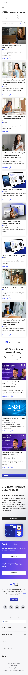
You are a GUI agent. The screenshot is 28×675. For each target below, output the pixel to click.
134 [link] (19, 342)
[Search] (20, 23)
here (24, 593)
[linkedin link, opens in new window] (23, 607)
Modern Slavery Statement (14, 668)
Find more (6, 475)
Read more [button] (5, 58)
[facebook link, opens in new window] (5, 607)
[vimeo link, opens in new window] (17, 607)
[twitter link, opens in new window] (11, 607)
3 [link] (12, 342)
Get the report (14, 518)
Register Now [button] (5, 396)
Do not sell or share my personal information (14, 670)
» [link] (21, 342)
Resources (8, 7)
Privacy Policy (14, 665)
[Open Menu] (24, 3)
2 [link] (10, 342)
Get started (14, 556)
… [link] (15, 342)
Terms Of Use (16, 663)
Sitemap (10, 663)
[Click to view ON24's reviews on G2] (7, 483)
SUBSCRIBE (14, 599)
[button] (14, 627)
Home (3, 7)
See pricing (14, 572)
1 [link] (7, 342)
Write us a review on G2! (14, 617)
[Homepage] (7, 3)
